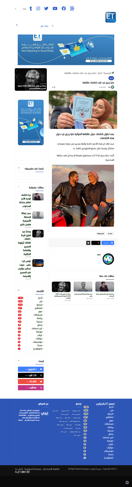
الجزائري (60, 425)
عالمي (64, 432)
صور (40, 311)
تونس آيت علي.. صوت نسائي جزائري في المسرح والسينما (24, 268)
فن (40, 301)
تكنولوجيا (37, 349)
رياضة (39, 318)
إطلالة (77, 425)
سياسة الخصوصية (32, 469)
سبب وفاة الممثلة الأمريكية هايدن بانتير (83, 295)
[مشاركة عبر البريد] (88, 243)
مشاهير (38, 308)
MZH (109, 87)
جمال (39, 325)
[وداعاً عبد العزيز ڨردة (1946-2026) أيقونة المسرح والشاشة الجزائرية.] (61, 287)
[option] (31, 79)
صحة (39, 345)
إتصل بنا (19, 469)
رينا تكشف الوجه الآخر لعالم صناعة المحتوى (105, 295)
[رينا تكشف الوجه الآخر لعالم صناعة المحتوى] (104, 287)
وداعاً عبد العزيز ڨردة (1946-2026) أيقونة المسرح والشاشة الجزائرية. (62, 296)
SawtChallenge (75, 421)
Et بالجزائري (76, 414)
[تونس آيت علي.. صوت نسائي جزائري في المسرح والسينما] (38, 263)
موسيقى (37, 342)
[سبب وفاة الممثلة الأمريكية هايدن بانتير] (83, 287)
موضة (39, 332)
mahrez (76, 418)
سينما (39, 321)
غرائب (39, 335)
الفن (77, 428)
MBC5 (59, 418)
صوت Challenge (75, 432)
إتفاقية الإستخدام (51, 469)
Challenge (76, 411)
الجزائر (69, 425)
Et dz (109, 233)
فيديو (39, 304)
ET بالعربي (65, 414)
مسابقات (38, 315)
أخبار (100, 73)
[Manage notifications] (127, 482)
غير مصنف (37, 328)
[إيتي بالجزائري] (110, 17)
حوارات (39, 338)
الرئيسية (108, 73)
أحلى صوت (63, 421)
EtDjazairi (100, 233)
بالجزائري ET (68, 428)
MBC (67, 418)
